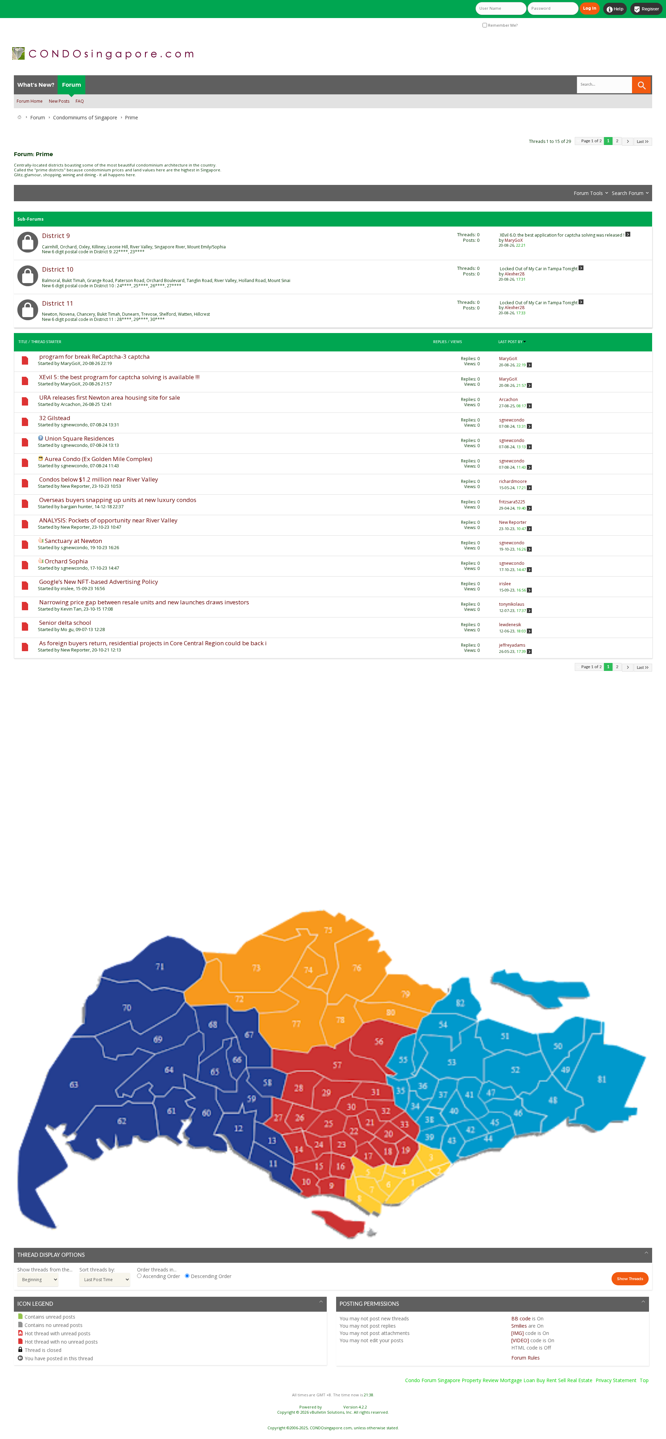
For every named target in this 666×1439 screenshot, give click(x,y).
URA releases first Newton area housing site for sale (109, 397)
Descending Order (210, 1276)
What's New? (35, 84)
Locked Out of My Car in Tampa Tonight (539, 269)
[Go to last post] (529, 364)
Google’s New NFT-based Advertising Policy (98, 582)
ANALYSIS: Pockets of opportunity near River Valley (108, 520)
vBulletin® (332, 1407)
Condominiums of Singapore (85, 117)
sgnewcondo (74, 425)
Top (644, 1380)
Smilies (519, 1325)
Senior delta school (65, 623)
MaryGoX (70, 363)
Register (646, 9)
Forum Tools (588, 193)
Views (456, 342)
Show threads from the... (44, 1269)
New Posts (59, 101)
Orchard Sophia (66, 561)
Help (615, 9)
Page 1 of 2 (591, 141)
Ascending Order (161, 1276)
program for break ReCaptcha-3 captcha (94, 356)
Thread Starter (46, 342)
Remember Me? (502, 25)
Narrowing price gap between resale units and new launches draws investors (144, 602)
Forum (71, 84)
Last (640, 141)
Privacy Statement (616, 1380)
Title (22, 342)
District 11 (57, 303)
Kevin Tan (71, 609)
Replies (440, 342)
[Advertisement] (222, 789)
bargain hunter (76, 506)
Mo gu (67, 629)
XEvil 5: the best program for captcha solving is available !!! (119, 377)
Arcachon (70, 404)
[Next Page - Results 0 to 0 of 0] (627, 142)
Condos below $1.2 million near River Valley (98, 479)
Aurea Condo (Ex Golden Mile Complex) (98, 459)
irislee (67, 588)
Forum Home (30, 101)
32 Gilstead (54, 418)
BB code (521, 1318)
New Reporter (75, 486)
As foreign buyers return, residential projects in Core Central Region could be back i (153, 643)
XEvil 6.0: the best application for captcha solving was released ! (562, 235)
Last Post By (510, 342)
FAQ (80, 101)
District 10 (57, 269)
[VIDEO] (520, 1340)
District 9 (56, 235)
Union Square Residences (79, 438)
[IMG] (517, 1333)
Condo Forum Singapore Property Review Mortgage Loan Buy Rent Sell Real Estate (498, 1380)
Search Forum (627, 193)
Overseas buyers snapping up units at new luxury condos (117, 500)
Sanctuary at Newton (73, 541)
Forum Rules (525, 1357)
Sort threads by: (97, 1269)
